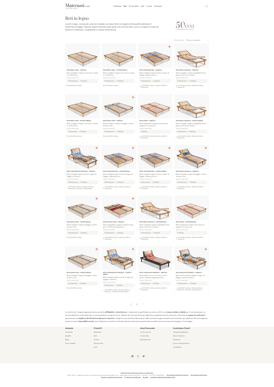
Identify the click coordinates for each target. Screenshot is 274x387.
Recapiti (145, 377)
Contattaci (177, 347)
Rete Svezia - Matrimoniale (186, 222)
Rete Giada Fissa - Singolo (113, 120)
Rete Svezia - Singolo (147, 120)
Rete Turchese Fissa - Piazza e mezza (153, 171)
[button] (117, 6)
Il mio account (145, 332)
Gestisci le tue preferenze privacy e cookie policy (137, 373)
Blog (67, 340)
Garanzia (176, 340)
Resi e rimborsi (178, 336)
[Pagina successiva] (142, 304)
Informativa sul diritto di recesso (178, 375)
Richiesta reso (145, 340)
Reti (95, 336)
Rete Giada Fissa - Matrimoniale (79, 222)
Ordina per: (179, 40)
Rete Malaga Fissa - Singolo (113, 222)
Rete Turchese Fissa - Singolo (150, 70)
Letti (95, 347)
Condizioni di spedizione (132, 377)
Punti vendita (70, 343)
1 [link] (131, 304)
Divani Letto (98, 343)
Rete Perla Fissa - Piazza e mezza (79, 120)
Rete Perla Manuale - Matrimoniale (153, 222)
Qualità (68, 336)
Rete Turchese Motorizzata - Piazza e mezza (117, 273)
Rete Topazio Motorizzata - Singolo (153, 272)
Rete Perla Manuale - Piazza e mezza (189, 120)
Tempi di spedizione (180, 332)
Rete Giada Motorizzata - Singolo (189, 272)
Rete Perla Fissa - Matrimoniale (115, 70)
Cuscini (96, 340)
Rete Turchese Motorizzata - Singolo (81, 171)
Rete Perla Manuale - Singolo (187, 70)
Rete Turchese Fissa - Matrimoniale (116, 171)
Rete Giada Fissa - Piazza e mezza (79, 272)
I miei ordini (144, 336)
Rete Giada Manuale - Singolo (187, 171)
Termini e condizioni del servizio (111, 377)
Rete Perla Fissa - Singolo (76, 70)
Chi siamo (69, 332)
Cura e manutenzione (181, 343)
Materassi (97, 332)
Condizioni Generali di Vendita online (162, 377)
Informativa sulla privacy (199, 375)
